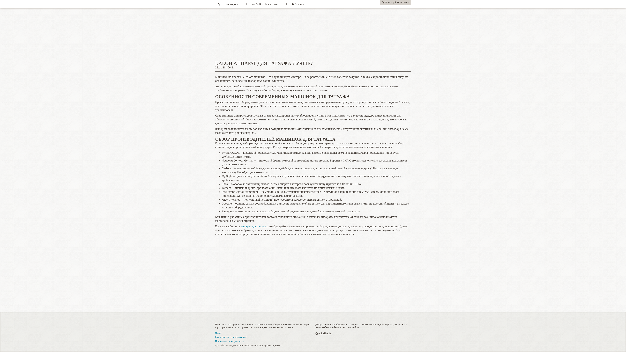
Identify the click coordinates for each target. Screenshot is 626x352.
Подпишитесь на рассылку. (230, 341)
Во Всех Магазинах (266, 4)
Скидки (299, 4)
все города (232, 4)
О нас (218, 332)
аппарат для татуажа (254, 226)
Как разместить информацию (231, 336)
